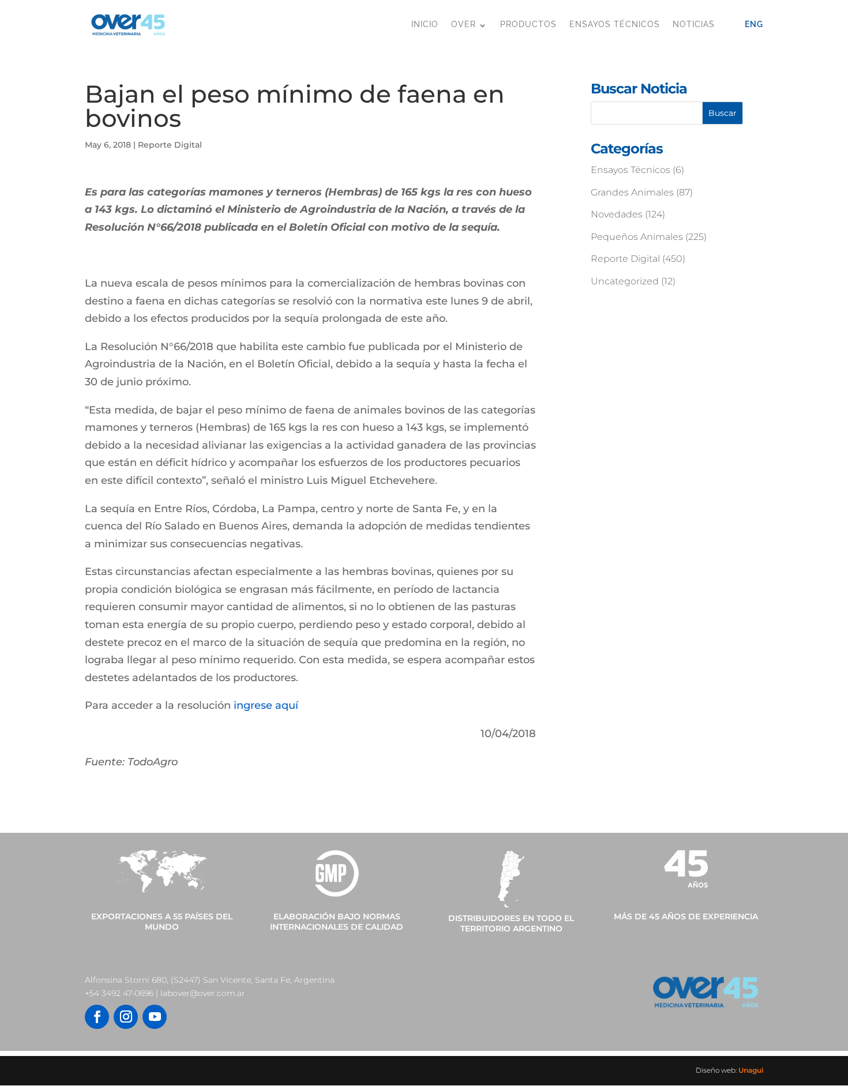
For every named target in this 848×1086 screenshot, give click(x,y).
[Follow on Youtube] (154, 1017)
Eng (754, 24)
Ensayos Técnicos (614, 24)
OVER (463, 24)
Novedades (617, 214)
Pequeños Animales (637, 236)
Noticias (694, 24)
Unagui (750, 1070)
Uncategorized (625, 281)
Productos (528, 24)
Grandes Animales (632, 192)
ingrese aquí (266, 705)
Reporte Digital (170, 145)
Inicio (424, 24)
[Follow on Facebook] (97, 1017)
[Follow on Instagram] (126, 1017)
